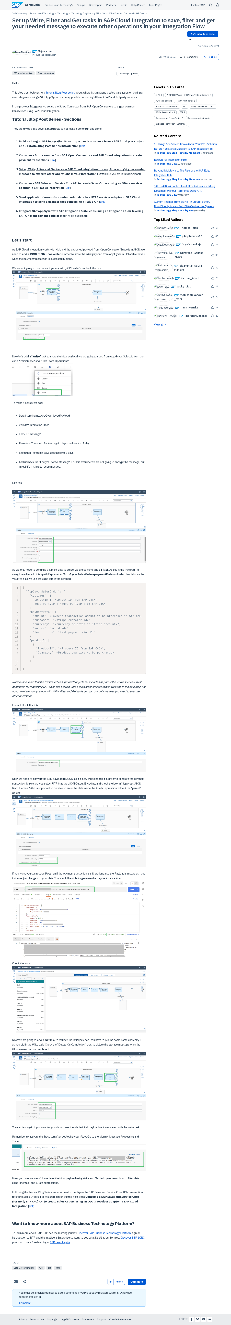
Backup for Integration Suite (170, 159)
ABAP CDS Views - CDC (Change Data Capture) (188, 95)
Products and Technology (59, 5)
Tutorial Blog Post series (60, 92)
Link (82, 146)
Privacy (23, 1319)
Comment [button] (136, 1281)
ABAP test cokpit (185, 101)
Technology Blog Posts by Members (178, 153)
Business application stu (199, 118)
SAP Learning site (60, 1242)
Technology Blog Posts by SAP (85, 13)
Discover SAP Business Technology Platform (104, 1233)
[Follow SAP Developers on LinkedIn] (209, 1319)
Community (32, 4)
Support (101, 1319)
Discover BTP (128, 1237)
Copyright (52, 1319)
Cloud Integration (46, 73)
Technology (62, 13)
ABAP (158, 95)
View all (158, 324)
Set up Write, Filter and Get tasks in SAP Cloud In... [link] (125, 13)
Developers (95, 5)
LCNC (141, 1237)
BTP (181, 112)
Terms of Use (37, 1319)
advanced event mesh (166, 106)
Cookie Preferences (120, 1319)
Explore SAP (198, 5)
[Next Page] (188, 127)
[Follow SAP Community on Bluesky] (197, 1319)
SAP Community (19, 13)
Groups (81, 5)
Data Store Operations (24, 1268)
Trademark (88, 1319)
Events (123, 5)
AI (184, 106)
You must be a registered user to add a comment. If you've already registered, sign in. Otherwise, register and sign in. (75, 1294)
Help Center (138, 5)
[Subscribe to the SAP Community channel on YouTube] (203, 1319)
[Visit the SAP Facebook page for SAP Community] (191, 1319)
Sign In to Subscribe (203, 34)
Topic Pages (155, 5)
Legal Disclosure (70, 1319)
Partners (111, 5)
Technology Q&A (166, 163)
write (58, 1268)
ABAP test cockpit (164, 101)
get (49, 1268)
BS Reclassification (164, 112)
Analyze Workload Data (202, 106)
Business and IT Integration (168, 118)
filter (41, 1268)
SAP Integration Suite (23, 73)
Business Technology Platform (170, 124)
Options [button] (189, 40)
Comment (25, 1303)
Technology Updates (128, 74)
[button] (204, 57)
